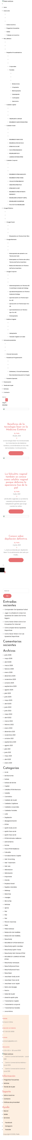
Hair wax (7, 866)
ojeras (7, 908)
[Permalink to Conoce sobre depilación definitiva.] (16, 524)
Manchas (8, 894)
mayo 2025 (8, 700)
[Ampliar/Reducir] (2, 1138)
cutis (6, 814)
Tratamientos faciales (12, 1008)
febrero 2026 (9, 669)
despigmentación (11, 821)
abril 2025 (8, 704)
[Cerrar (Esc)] (15, 1138)
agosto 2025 (9, 690)
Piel (6, 911)
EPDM (7, 824)
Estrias (7, 845)
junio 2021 (8, 752)
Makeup (7, 890)
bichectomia (9, 776)
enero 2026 (8, 672)
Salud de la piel (10, 994)
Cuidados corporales (12, 807)
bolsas (7, 779)
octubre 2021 (9, 738)
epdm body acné (11, 828)
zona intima (9, 1011)
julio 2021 (7, 749)
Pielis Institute (9, 929)
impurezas (8, 877)
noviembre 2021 (10, 735)
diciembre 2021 (10, 732)
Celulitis (7, 793)
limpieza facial (9, 884)
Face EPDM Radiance (12, 849)
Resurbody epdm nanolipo (14, 946)
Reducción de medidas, (13, 936)
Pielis (6, 925)
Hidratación (9, 873)
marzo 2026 (9, 665)
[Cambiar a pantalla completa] (6, 1138)
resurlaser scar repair (12, 984)
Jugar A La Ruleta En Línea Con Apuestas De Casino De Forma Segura (15, 615)
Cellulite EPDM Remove (13, 790)
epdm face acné (10, 831)
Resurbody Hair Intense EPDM (15, 953)
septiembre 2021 (10, 742)
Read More (15, 453)
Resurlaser (8, 973)
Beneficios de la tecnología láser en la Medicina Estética (16, 427)
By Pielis (16, 433)
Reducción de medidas (12, 932)
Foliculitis (8, 852)
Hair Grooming (10, 859)
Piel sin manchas (10, 922)
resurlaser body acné (12, 977)
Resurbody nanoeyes (12, 963)
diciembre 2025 (10, 676)
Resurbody (8, 939)
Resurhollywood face (12, 966)
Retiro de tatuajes (11, 987)
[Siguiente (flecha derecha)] (2, 570)
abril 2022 (8, 718)
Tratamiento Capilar (12, 1001)
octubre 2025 (9, 683)
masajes (7, 897)
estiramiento (9, 842)
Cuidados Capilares (11, 803)
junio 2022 (8, 711)
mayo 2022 (8, 714)
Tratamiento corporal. (12, 1004)
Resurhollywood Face (12, 970)
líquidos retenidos (11, 887)
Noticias (7, 904)
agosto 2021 (9, 745)
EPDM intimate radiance (13, 838)
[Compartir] (11, 1138)
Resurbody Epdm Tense (13, 950)
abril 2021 (8, 759)
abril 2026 (8, 662)
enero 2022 (8, 728)
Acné (6, 772)
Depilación (8, 817)
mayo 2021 (8, 756)
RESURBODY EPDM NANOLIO (14, 943)
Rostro (7, 990)
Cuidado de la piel (11, 800)
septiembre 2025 (11, 686)
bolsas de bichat (10, 783)
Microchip (8, 901)
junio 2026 (8, 655)
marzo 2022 (9, 721)
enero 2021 (8, 763)
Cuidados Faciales (11, 810)
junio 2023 (8, 707)
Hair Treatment (10, 863)
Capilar (7, 786)
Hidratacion (9, 870)
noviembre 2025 (10, 679)
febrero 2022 (9, 725)
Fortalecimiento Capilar (13, 856)
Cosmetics (8, 797)
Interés (7, 880)
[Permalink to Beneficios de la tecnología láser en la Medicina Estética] (16, 414)
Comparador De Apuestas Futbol (16, 609)
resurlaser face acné (12, 980)
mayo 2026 (8, 658)
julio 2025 (8, 693)
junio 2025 (8, 697)
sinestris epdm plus (11, 997)
